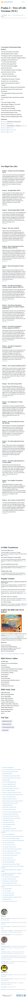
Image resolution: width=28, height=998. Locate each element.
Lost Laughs (4, 987)
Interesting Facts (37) (8, 727)
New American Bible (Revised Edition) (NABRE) (13, 836)
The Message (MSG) (7, 888)
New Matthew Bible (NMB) (8, 862)
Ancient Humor (5, 674)
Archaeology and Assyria (7, 686)
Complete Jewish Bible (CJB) (9, 786)
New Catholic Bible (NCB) (8, 842)
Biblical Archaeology (6, 918)
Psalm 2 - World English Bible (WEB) (13, 210)
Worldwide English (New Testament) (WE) (12, 897)
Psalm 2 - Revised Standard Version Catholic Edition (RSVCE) (13, 247)
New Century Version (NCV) (9, 844)
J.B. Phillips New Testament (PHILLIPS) (11, 818)
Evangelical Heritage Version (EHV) (10, 803)
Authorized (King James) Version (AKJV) (12, 778)
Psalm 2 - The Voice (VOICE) (10, 228)
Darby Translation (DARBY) (9, 790)
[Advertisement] (14, 32)
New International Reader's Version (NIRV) (12, 849)
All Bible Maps (4, 661)
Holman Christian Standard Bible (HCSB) (12, 812)
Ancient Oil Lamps (5, 678)
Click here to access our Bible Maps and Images (12, 653)
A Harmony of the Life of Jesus (8, 982)
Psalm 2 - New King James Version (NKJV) (12, 402)
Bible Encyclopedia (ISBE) (7, 694)
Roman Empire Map (5, 946)
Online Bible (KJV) (5, 692)
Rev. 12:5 (11, 130)
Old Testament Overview (7, 974)
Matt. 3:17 (11, 127)
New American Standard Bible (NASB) (11, 838)
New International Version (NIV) (10, 851)
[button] (23, 2)
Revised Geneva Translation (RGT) (10, 881)
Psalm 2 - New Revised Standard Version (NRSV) (11, 346)
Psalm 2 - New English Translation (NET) (12, 481)
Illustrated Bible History (7, 709)
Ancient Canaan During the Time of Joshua (11, 669)
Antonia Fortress (5, 684)
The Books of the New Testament (9, 596)
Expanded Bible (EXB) (7, 805)
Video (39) (5, 730)
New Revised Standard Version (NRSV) (11, 864)
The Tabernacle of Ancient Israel (9, 956)
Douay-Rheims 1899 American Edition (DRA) (12, 794)
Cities (19, 932)
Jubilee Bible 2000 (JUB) (8, 820)
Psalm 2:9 (4, 130)
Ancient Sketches (5, 682)
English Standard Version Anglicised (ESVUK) (13, 801)
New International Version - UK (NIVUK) (11, 853)
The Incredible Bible (6, 934)
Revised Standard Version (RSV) (10, 883)
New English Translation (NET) (9, 846)
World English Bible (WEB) (8, 895)
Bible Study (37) (7, 724)
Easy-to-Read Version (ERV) (9, 796)
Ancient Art (4, 665)
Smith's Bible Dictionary (7, 698)
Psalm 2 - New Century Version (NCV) (13, 500)
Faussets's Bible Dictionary (8, 702)
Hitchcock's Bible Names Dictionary (10, 705)
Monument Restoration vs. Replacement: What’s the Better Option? (14, 582)
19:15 (14, 130)
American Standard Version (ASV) (9, 564)
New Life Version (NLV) (8, 857)
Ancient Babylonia (5, 667)
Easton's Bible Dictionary (7, 700)
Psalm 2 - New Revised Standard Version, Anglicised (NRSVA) (11, 327)
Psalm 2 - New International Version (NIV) (13, 442)
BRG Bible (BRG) (6, 780)
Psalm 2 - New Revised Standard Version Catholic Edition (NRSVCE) (12, 286)
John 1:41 (24, 125)
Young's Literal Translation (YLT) (10, 901)
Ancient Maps (4, 676)
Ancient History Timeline (7, 672)
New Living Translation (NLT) (9, 860)
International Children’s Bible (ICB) (10, 814)
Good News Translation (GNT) (9, 809)
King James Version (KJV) (8, 822)
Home (9, 15)
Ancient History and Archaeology (9, 670)
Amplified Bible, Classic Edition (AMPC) (11, 775)
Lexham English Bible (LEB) (9, 824)
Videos (2, 713)
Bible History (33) (7, 721)
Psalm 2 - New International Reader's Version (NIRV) (13, 461)
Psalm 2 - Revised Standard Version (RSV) (13, 266)
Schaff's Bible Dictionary (7, 707)
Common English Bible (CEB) (9, 784)
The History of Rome (6, 952)
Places (2, 949)
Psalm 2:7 (4, 127)
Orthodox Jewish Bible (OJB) (9, 879)
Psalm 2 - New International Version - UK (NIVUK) (13, 422)
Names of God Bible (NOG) (8, 834)
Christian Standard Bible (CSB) (9, 782)
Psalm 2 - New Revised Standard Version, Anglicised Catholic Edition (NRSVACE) (13, 306)
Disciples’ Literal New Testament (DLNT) (12, 792)
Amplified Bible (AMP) (6, 571)
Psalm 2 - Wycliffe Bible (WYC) (11, 190)
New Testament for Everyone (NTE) (11, 876)
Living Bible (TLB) (6, 826)
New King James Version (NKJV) (10, 855)
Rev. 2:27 (11, 132)
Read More (4, 185)
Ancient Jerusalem (5, 922)
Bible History (7, 995)
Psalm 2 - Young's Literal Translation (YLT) (13, 171)
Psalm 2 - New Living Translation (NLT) (14, 366)
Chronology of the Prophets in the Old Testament (13, 589)
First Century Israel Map (7, 930)
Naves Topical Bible (6, 696)
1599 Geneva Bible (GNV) (7, 550)
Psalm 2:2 (4, 121)
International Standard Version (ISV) (11, 816)
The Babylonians (5, 961)
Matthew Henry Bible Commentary (9, 704)
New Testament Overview (7, 978)
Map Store (3, 989)
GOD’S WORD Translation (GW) (9, 807)
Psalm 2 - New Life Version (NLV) (12, 384)
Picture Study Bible (5, 711)
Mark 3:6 (11, 123)
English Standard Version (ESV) (10, 798)
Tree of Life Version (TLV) (18, 15)
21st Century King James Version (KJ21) (11, 557)
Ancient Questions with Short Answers (10, 680)
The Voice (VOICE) (7, 890)
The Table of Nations (6, 602)
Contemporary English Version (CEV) (11, 788)
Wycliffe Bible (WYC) (7, 899)
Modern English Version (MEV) (9, 828)
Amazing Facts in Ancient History (9, 663)
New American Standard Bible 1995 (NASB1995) (13, 840)
